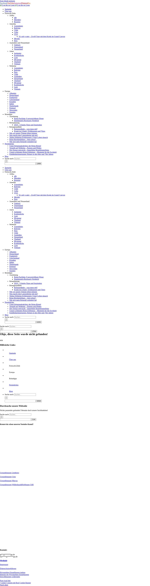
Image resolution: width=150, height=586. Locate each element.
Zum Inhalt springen (7, 1)
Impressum (4, 565)
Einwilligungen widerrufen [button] (10, 577)
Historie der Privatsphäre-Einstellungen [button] (14, 575)
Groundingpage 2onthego (9, 473)
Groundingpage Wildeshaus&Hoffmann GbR (17, 485)
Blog (11, 391)
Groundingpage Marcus (9, 481)
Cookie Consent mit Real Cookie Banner (15, 583)
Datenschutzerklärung (8, 569)
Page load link (5, 581)
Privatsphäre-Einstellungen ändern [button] (12, 572)
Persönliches (13, 385)
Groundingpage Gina (8, 477)
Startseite (12, 353)
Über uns (12, 360)
